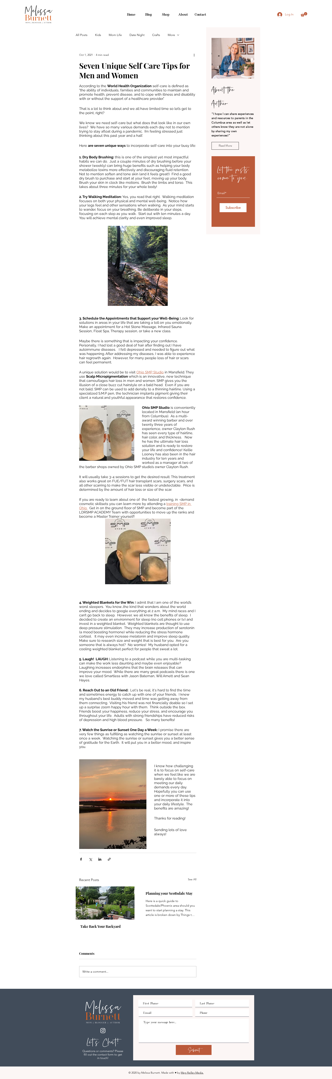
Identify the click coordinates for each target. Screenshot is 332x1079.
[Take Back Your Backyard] (105, 903)
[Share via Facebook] (81, 859)
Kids (98, 35)
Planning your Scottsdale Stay (169, 893)
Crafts (156, 35)
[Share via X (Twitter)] (90, 859)
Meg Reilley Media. (192, 1072)
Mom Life (115, 35)
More (171, 35)
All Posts (81, 35)
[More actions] (194, 55)
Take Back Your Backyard (100, 926)
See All (192, 879)
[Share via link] (109, 859)
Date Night (136, 35)
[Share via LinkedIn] (100, 859)
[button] (304, 14)
